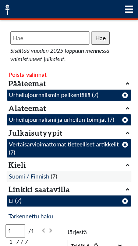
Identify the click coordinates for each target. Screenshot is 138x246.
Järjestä (77, 231)
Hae (100, 37)
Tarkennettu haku (30, 215)
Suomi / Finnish (29, 176)
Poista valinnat (27, 74)
